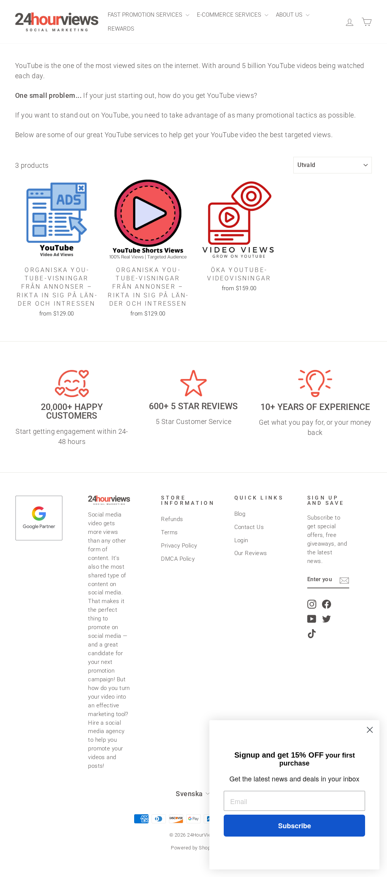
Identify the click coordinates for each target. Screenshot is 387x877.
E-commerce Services (230, 14)
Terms (169, 532)
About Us (290, 14)
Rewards (121, 28)
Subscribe (294, 826)
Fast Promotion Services (146, 14)
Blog (240, 513)
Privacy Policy (179, 545)
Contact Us (249, 527)
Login (241, 540)
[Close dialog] (369, 729)
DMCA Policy (178, 558)
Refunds (172, 519)
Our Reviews (250, 553)
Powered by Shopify (193, 848)
